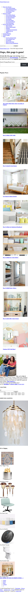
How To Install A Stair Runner (10, 165)
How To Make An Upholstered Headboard (12, 227)
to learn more (17, 384)
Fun (13, 589)
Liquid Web (18, 591)
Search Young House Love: (7, 62)
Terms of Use (7, 589)
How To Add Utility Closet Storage (11, 318)
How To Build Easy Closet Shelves (10, 257)
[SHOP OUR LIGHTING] (14, 445)
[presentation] (15, 89)
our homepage (14, 57)
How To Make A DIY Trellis (9, 135)
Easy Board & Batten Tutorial (10, 196)
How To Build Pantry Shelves (9, 288)
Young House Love (4, 1)
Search (24, 64)
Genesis (2, 591)
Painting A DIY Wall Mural (9, 349)
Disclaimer (17, 588)
